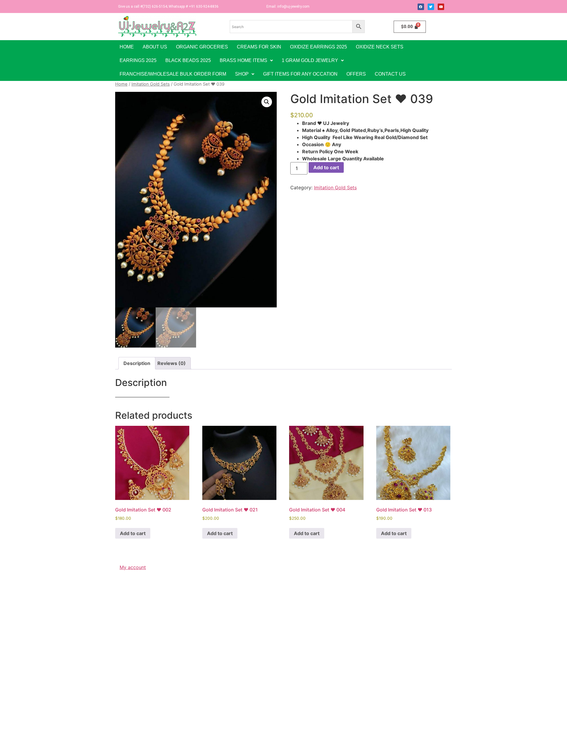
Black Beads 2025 (188, 60)
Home (127, 46)
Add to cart (326, 167)
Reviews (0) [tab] (171, 363)
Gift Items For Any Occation (300, 73)
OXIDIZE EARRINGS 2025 (318, 46)
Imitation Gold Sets (150, 84)
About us (155, 46)
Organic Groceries (202, 46)
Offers (356, 73)
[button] (246, 60)
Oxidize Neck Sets (379, 46)
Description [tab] (136, 363)
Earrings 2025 (138, 60)
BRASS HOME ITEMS (243, 60)
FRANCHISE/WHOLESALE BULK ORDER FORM (173, 73)
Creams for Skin (259, 46)
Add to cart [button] (133, 533)
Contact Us (390, 73)
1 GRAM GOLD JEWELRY (310, 60)
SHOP (242, 73)
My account (133, 567)
